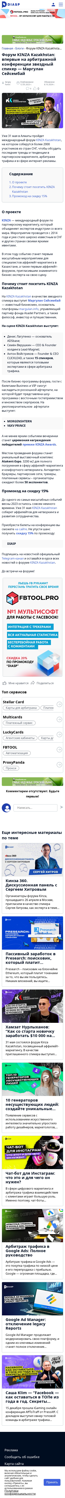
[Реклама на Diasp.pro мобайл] (32, 16)
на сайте (21, 529)
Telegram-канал (13, 558)
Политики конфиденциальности (20, 1492)
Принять (52, 1482)
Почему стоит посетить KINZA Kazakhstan (33, 189)
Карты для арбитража (21, 708)
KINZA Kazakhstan (48, 140)
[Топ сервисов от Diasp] (59, 705)
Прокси (11, 768)
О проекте (19, 182)
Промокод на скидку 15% (29, 196)
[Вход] (53, 4)
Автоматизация (17, 753)
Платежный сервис (19, 723)
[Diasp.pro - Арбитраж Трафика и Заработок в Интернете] (11, 4)
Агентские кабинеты (20, 738)
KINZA (6, 220)
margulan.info (29, 309)
